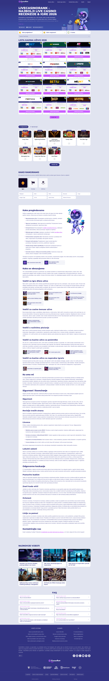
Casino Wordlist (60, 632)
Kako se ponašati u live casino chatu (36, 638)
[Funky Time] (69, 138)
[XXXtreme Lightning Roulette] (54, 138)
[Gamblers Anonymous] (56, 667)
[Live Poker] (54, 154)
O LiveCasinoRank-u (78, 632)
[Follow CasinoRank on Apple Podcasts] (89, 655)
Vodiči (82, 2)
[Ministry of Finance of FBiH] (34, 667)
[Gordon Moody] (47, 667)
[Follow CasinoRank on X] (80, 655)
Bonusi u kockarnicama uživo (60, 634)
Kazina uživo (51, 2)
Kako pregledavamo (78, 634)
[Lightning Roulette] (40, 138)
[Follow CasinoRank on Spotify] (86, 655)
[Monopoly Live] (25, 154)
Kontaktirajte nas (78, 638)
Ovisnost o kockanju (60, 638)
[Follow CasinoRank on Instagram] (77, 655)
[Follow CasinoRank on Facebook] (74, 655)
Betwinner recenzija (54, 58)
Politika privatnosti (56, 679)
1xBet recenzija (30, 58)
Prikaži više (53, 117)
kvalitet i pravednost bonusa (50, 227)
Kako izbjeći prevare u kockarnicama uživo (36, 636)
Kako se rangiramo (78, 636)
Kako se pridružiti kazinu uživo (36, 632)
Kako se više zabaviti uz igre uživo (36, 634)
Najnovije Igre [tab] (34, 126)
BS (19, 655)
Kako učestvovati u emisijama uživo (36, 641)
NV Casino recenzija (79, 58)
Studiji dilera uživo (73, 2)
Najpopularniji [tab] (24, 126)
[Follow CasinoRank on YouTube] (83, 655)
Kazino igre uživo (61, 2)
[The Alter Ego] (83, 138)
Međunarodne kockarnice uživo (59, 641)
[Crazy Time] (25, 138)
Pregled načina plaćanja (60, 636)
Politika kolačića (35, 679)
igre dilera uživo (58, 232)
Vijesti (88, 2)
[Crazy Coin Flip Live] (40, 154)
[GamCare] (65, 667)
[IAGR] (74, 667)
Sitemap (75, 679)
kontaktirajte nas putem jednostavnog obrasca (52, 532)
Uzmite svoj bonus (30, 56)
